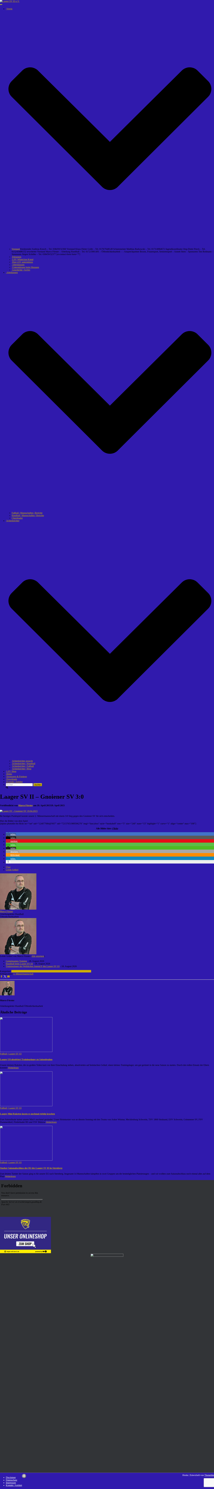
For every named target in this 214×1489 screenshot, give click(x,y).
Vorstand (16, 249)
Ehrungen (16, 257)
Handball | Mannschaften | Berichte (28, 515)
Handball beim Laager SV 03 (19, 963)
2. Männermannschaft (23, 974)
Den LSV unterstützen (22, 262)
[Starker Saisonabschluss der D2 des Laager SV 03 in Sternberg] (26, 1160)
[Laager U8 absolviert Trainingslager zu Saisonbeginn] (26, 1051)
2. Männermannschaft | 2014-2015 (48, 971)
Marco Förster (6, 911)
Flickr (115, 828)
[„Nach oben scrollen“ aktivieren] (24, 1476)
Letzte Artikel (12, 869)
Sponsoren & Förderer (16, 776)
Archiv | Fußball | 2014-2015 (77, 971)
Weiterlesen (13, 1067)
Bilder (9, 774)
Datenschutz (11, 1480)
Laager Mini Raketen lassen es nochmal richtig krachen (27, 1114)
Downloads (11, 779)
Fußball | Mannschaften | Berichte (27, 513)
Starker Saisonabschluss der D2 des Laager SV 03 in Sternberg (31, 1168)
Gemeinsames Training (16, 961)
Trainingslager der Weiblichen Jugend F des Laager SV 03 (33, 966)
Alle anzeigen (37, 956)
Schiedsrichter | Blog (21, 768)
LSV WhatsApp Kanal (22, 259)
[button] (110, 246)
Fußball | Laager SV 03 (22, 971)
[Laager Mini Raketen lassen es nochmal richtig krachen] (26, 1105)
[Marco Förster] (18, 909)
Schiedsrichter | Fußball (23, 766)
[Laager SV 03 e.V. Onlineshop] (25, 1252)
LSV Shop (11, 771)
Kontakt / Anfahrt (14, 782)
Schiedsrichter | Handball (23, 763)
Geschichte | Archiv (21, 270)
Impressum (11, 1482)
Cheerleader (17, 518)
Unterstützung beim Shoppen (25, 267)
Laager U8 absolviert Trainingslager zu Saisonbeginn (26, 1059)
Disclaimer (11, 1477)
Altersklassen (18, 264)
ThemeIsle (209, 1475)
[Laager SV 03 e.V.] (10, 1)
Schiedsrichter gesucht (22, 761)
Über (8, 867)
